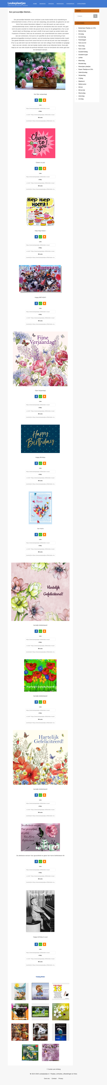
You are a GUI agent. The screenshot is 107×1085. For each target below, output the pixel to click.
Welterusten (82, 84)
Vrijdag (80, 78)
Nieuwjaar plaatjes (84, 66)
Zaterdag (81, 96)
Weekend (81, 81)
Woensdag (60, 3)
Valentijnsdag (82, 72)
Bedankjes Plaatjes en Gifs (87, 28)
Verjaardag (82, 75)
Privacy (61, 1078)
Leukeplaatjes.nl (44, 1074)
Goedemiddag (83, 52)
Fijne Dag (81, 46)
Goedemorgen (83, 54)
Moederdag (82, 63)
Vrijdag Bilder (40, 977)
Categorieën (81, 3)
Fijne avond (82, 43)
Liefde (80, 57)
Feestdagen (82, 40)
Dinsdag (51, 3)
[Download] (44, 101)
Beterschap (82, 31)
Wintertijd (81, 90)
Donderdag (70, 3)
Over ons (47, 1078)
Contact (54, 1078)
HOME (35, 3)
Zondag (81, 99)
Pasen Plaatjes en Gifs (85, 69)
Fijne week (81, 49)
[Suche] (95, 16)
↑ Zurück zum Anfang (53, 1069)
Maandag (43, 3)
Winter (80, 87)
